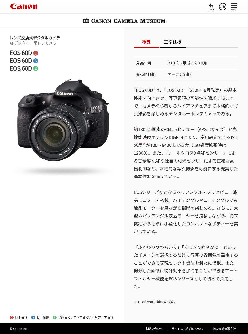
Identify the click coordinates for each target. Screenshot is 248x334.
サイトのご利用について (188, 328)
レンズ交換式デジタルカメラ (35, 37)
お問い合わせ (154, 328)
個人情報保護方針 (224, 328)
